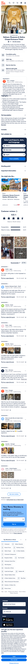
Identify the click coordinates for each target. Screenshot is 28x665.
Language (5, 600)
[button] (14, 42)
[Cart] (17, 3)
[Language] (21, 3)
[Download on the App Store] (8, 625)
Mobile (4, 616)
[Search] (9, 3)
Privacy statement (18, 533)
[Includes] (25, 129)
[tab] (9, 540)
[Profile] (25, 3)
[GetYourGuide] (3, 3)
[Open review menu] (25, 270)
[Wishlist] (13, 3)
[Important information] (25, 170)
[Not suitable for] (25, 134)
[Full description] (25, 115)
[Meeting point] (25, 166)
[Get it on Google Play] (8, 620)
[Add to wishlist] (19, 180)
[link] (11, 192)
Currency (5, 608)
